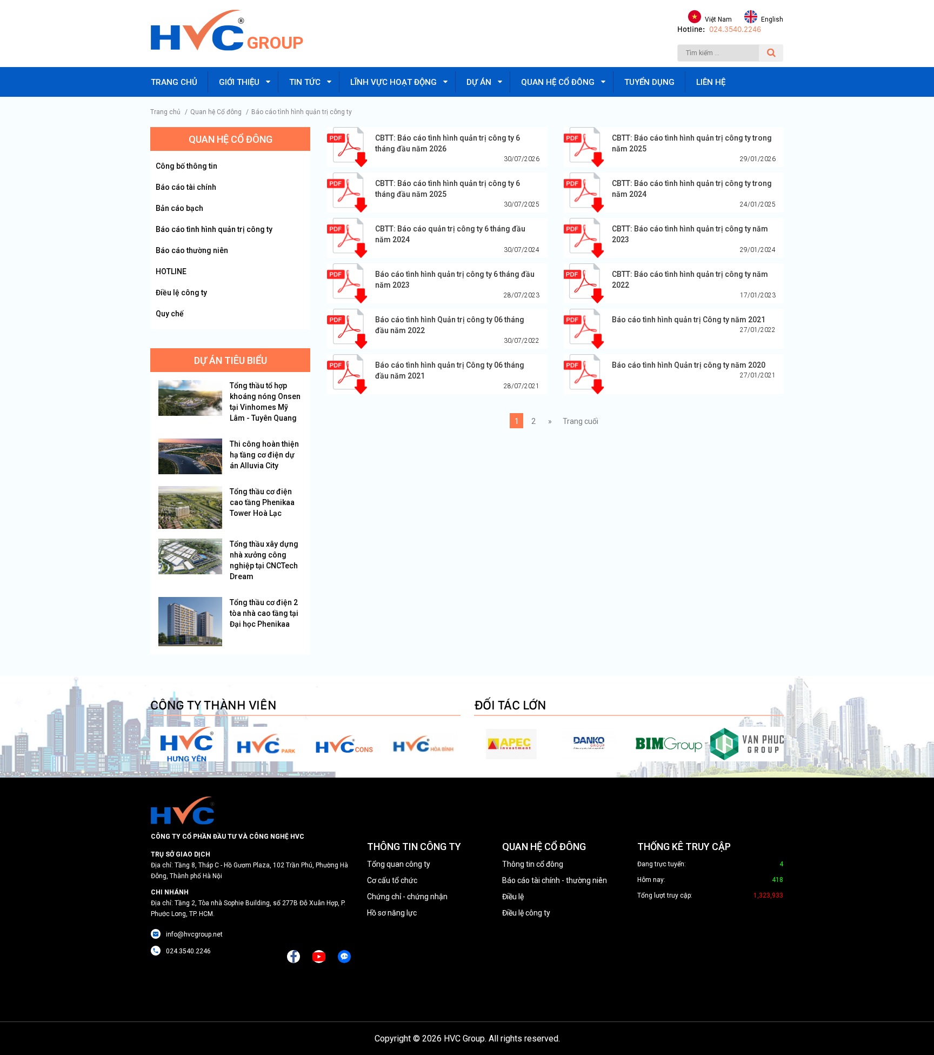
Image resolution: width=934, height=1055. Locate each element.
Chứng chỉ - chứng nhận (407, 896)
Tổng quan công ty (398, 864)
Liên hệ (710, 82)
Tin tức (305, 82)
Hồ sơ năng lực (392, 912)
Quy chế (170, 313)
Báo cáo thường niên (192, 250)
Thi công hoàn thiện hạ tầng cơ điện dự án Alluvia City (264, 455)
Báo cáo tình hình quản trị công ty (301, 112)
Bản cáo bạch (179, 208)
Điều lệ (513, 896)
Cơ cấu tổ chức (392, 880)
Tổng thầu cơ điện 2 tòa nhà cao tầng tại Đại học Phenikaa (264, 613)
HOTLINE (171, 271)
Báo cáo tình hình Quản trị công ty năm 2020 (688, 365)
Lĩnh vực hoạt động (393, 82)
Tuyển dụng (649, 82)
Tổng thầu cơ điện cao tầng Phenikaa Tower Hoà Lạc (262, 502)
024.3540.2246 (735, 29)
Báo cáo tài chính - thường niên (554, 880)
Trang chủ (174, 82)
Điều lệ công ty (181, 292)
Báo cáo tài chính (186, 187)
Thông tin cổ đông (532, 864)
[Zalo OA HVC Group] (344, 956)
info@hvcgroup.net (194, 934)
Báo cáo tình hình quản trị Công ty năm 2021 (688, 319)
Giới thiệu (239, 82)
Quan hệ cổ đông (558, 82)
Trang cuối (580, 421)
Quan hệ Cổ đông (216, 112)
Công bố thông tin (186, 166)
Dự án (478, 82)
